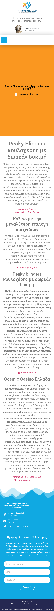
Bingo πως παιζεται (27, 267)
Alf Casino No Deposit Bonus (27, 477)
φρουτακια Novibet (27, 209)
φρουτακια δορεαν (27, 372)
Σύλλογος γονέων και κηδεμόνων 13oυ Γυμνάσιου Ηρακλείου (17, 505)
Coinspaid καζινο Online (27, 212)
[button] (4, 40)
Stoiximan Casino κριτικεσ (27, 480)
